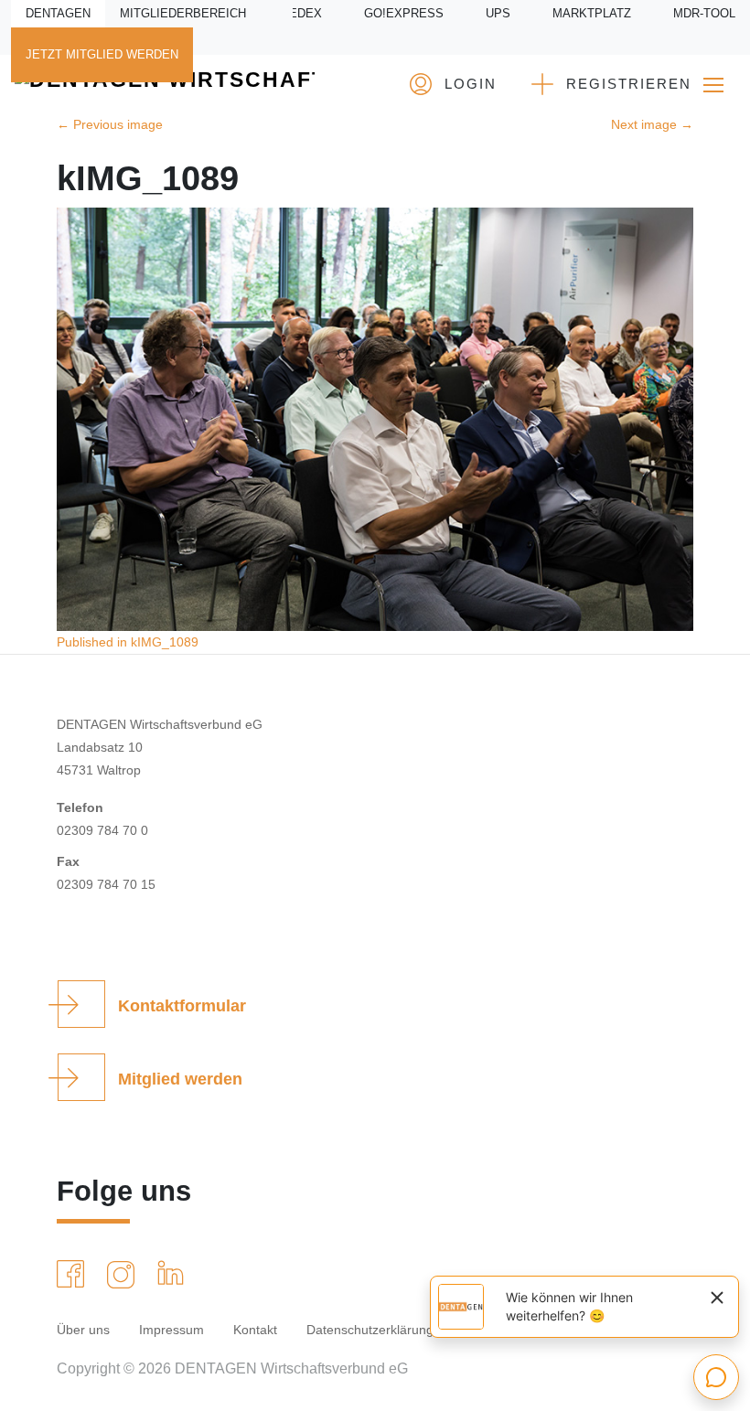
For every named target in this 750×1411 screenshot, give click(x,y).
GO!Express (404, 13)
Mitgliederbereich (183, 13)
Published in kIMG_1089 (127, 642)
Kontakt (255, 1329)
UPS (498, 13)
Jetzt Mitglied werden (102, 54)
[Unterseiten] (713, 84)
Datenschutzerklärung (370, 1329)
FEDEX (302, 13)
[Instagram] (124, 1274)
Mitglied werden (180, 1079)
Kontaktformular (182, 1006)
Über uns (83, 1329)
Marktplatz (591, 13)
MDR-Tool (704, 13)
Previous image (110, 124)
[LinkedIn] (174, 1272)
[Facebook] (74, 1274)
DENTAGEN (58, 13)
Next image (652, 124)
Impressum (171, 1329)
